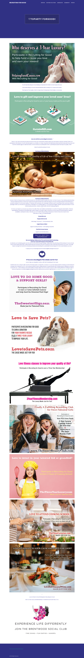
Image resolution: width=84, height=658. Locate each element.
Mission (43, 2)
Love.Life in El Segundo (58, 209)
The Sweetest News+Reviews (16, 649)
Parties (73, 2)
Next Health (65, 209)
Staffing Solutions (51, 2)
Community (67, 2)
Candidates (60, 2)
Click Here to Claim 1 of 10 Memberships (42, 213)
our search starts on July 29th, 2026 (64, 269)
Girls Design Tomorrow (36, 221)
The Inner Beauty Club (48, 221)
